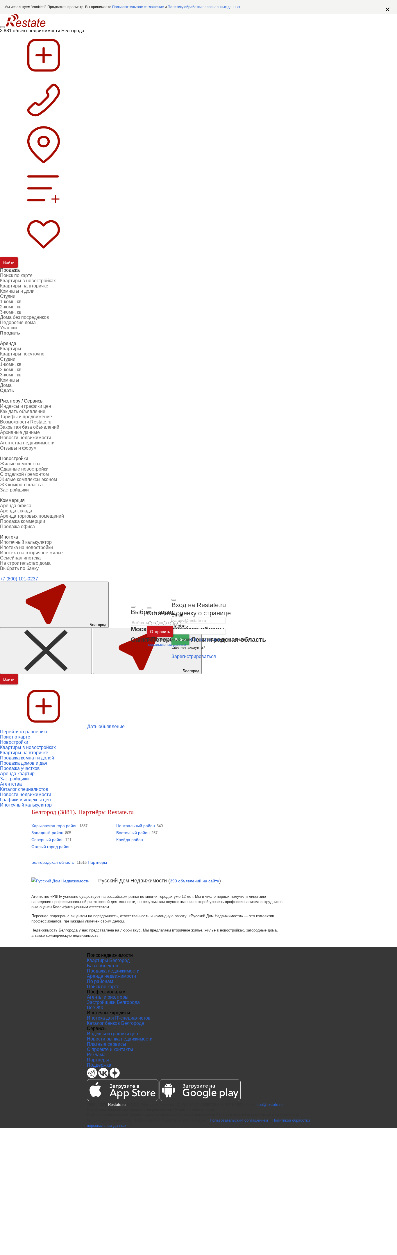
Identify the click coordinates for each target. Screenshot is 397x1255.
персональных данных (166, 644)
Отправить (160, 631)
